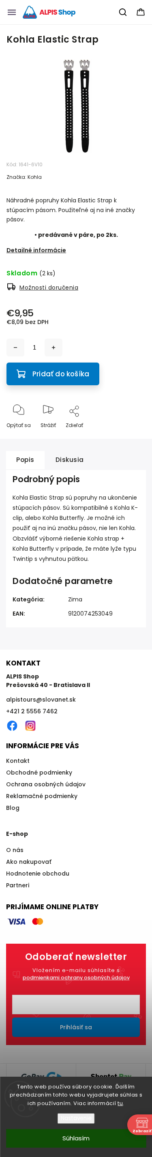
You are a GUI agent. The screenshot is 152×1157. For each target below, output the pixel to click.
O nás (15, 850)
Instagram (30, 726)
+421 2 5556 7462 (32, 711)
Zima (75, 599)
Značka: (24, 177)
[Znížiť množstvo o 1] (15, 347)
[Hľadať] (123, 12)
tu (120, 1103)
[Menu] (12, 12)
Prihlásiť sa (76, 1027)
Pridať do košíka (60, 374)
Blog (12, 808)
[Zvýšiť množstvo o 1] (53, 347)
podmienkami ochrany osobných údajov (76, 977)
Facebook (12, 726)
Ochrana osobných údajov (46, 784)
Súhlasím (76, 1138)
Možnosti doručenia (48, 287)
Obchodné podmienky (39, 772)
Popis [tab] (25, 459)
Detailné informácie (36, 250)
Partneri (17, 885)
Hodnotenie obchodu (37, 873)
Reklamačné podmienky (41, 796)
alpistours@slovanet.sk (41, 699)
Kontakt (18, 761)
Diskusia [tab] (70, 459)
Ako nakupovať (28, 862)
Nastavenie (76, 1118)
